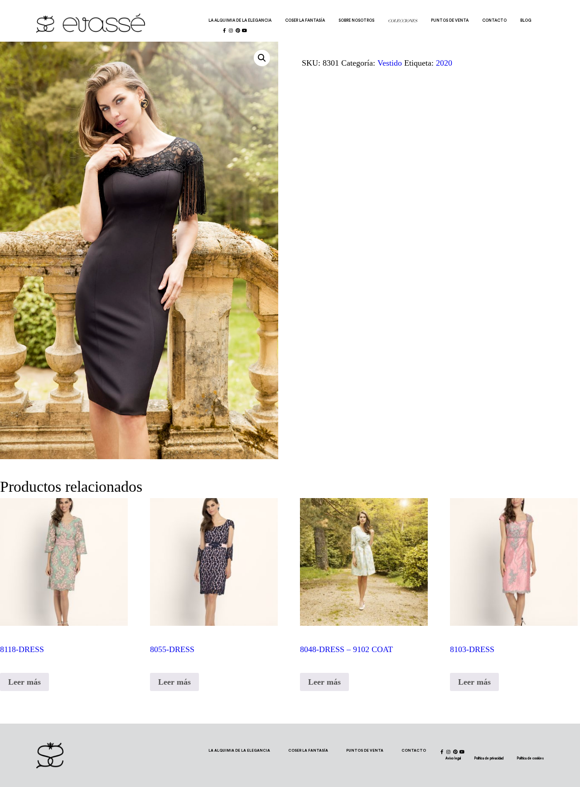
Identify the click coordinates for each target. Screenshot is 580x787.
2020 (444, 62)
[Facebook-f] (224, 30)
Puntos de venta (450, 21)
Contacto (494, 21)
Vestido (389, 62)
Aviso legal (453, 758)
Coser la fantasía (305, 21)
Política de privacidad (488, 758)
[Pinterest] (238, 30)
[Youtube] (244, 30)
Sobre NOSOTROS (356, 21)
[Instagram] (231, 30)
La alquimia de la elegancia (239, 21)
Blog (526, 21)
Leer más (24, 681)
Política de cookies (530, 758)
